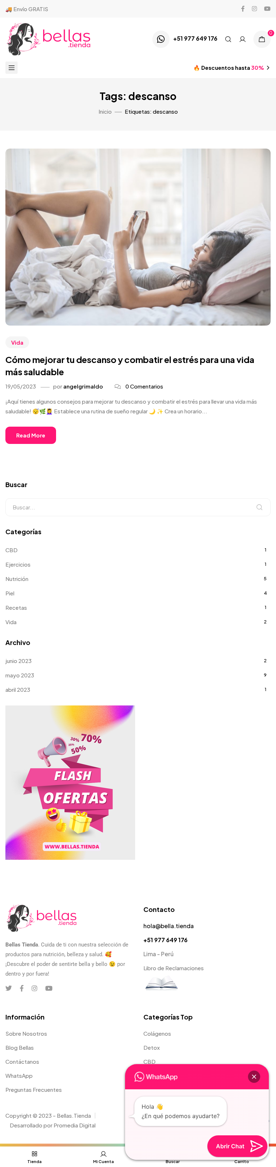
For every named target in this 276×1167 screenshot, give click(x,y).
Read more (30, 435)
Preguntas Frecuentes (33, 1089)
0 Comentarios (144, 386)
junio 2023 (18, 660)
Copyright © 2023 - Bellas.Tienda (48, 1115)
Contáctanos (22, 1061)
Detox (151, 1047)
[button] (254, 1077)
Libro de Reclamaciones (173, 967)
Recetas (16, 607)
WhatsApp (19, 1075)
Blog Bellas (19, 1047)
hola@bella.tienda (168, 926)
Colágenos (157, 1033)
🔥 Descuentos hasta (228, 67)
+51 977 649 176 (195, 38)
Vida (17, 342)
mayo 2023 (19, 675)
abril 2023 (17, 689)
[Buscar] (259, 507)
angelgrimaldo (83, 386)
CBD (11, 549)
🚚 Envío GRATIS (26, 8)
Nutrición (16, 578)
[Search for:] (138, 507)
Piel (9, 593)
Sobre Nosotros (26, 1033)
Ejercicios (18, 564)
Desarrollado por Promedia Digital (53, 1125)
